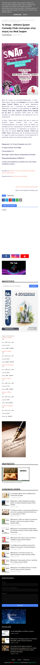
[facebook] (6, 256)
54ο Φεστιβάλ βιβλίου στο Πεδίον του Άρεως (22, 631)
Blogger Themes (32, 662)
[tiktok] (34, 256)
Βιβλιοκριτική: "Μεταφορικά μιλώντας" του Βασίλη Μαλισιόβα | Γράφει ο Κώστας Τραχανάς (23, 639)
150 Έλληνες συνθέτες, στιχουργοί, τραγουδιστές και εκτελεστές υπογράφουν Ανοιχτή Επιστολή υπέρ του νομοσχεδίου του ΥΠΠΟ (24, 512)
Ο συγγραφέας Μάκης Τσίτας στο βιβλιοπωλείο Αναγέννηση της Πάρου (22, 494)
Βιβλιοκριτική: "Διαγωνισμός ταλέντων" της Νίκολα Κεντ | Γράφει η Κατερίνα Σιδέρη (23, 561)
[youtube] (24, 256)
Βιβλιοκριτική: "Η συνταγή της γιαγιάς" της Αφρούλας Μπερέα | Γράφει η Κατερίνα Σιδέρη (22, 553)
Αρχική (13, 659)
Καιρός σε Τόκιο (6, 378)
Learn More (17, 14)
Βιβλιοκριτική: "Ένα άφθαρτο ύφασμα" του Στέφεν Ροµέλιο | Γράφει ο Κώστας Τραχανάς (23, 568)
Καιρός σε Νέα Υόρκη (7, 365)
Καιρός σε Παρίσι (6, 351)
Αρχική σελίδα (5, 20)
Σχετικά (19, 659)
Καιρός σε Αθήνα (6, 392)
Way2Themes (17, 662)
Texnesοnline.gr (7, 35)
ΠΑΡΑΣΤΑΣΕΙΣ (13, 20)
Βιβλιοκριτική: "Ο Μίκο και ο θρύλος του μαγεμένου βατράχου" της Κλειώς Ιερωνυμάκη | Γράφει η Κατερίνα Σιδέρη (23, 521)
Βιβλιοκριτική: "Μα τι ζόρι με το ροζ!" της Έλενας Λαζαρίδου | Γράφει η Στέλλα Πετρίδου (23, 538)
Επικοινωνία (26, 659)
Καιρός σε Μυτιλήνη (7, 406)
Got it (25, 14)
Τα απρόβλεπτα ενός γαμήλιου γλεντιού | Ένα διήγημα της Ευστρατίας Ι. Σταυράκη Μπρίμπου (22, 546)
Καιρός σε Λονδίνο (7, 337)
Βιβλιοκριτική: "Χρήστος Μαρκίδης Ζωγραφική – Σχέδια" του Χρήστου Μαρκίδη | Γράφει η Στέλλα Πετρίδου (23, 502)
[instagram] (15, 256)
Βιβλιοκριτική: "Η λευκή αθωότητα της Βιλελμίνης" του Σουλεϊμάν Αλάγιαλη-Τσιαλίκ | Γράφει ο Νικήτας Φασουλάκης (24, 530)
